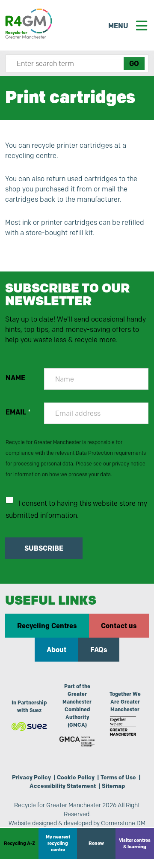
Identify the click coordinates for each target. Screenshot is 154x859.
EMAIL (18, 412)
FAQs (98, 649)
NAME (15, 378)
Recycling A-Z (19, 843)
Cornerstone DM (123, 823)
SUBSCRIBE (43, 548)
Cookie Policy (76, 777)
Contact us (119, 625)
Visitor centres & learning (135, 843)
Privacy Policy (31, 777)
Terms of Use (118, 777)
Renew (96, 843)
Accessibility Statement (63, 785)
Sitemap (113, 785)
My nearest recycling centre (58, 843)
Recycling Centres (47, 625)
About (56, 649)
